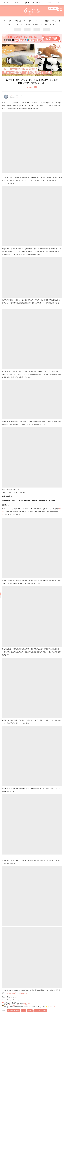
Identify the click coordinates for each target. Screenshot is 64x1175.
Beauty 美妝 (7, 21)
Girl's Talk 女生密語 (13, 24)
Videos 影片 (44, 24)
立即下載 (52, 1007)
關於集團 (6, 2)
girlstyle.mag (27, 1003)
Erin (12, 96)
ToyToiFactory (40, 1011)
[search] (61, 8)
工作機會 (58, 2)
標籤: (4, 1011)
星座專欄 (35, 24)
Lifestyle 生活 (56, 21)
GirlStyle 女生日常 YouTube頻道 (17, 1005)
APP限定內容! (17, 21)
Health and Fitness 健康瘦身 (41, 21)
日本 (23, 1011)
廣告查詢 (48, 2)
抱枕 (29, 1011)
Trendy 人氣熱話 (25, 24)
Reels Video (53, 24)
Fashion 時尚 (27, 21)
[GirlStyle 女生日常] (32, 11)
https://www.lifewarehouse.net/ (16, 993)
